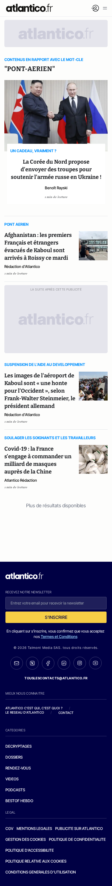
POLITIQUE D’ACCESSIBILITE (29, 850)
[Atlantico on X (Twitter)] (32, 663)
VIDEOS (11, 779)
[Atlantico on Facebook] (48, 663)
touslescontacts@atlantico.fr (56, 678)
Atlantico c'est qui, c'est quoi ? (34, 708)
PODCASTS (15, 789)
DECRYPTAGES (18, 746)
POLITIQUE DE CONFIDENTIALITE (77, 839)
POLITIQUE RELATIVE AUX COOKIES (35, 861)
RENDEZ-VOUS (18, 768)
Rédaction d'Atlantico (22, 266)
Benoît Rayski (56, 187)
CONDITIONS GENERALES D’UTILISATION (40, 872)
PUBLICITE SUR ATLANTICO (79, 828)
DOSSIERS (14, 757)
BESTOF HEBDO (19, 800)
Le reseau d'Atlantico (24, 712)
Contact (66, 713)
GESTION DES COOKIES (25, 839)
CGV (9, 828)
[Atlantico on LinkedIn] (64, 663)
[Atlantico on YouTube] (95, 663)
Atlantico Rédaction (20, 480)
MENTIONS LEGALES (34, 828)
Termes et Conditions (59, 636)
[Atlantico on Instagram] (79, 663)
